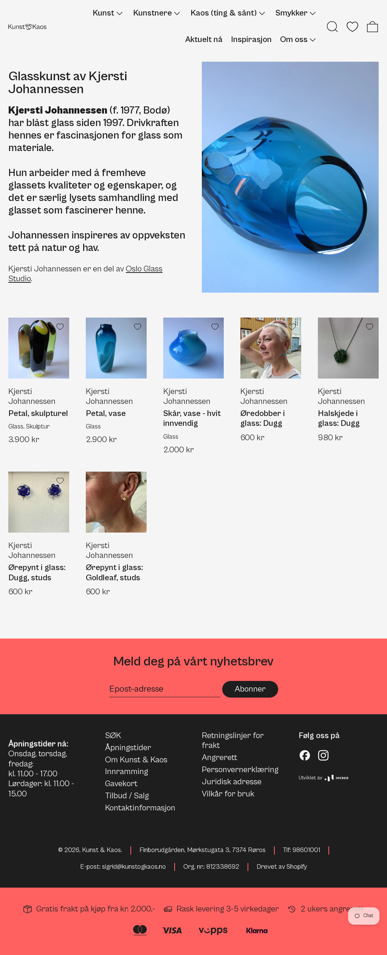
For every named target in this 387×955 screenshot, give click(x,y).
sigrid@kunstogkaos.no (134, 867)
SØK (113, 735)
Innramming (126, 771)
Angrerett (219, 757)
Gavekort (121, 783)
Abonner (250, 689)
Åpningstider (128, 747)
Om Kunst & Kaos (136, 760)
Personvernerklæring (240, 769)
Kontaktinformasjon (140, 808)
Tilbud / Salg (127, 796)
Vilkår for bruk (228, 794)
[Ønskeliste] (352, 26)
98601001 (306, 850)
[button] (332, 26)
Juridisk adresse (232, 782)
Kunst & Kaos (101, 850)
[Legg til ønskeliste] (60, 327)
